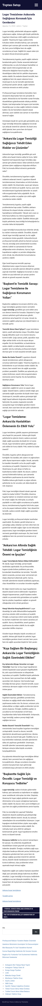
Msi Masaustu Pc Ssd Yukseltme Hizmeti (17, 948)
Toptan (25, 26)
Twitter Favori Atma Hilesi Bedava (17, 991)
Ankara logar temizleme (11, 890)
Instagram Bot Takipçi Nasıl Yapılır (17, 965)
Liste (7, 973)
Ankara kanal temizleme (11, 901)
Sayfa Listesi (10, 981)
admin (18, 26)
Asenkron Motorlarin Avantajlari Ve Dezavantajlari (20, 944)
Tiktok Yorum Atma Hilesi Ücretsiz (17, 989)
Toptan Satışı (11, 5)
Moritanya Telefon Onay (14, 978)
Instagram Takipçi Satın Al (14, 968)
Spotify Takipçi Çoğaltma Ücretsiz (17, 986)
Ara (3, 928)
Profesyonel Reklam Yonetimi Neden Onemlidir (19, 941)
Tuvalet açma (7, 896)
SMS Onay (9, 983)
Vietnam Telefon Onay (13, 994)
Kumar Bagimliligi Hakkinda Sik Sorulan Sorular (19, 951)
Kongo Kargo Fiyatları (13, 970)
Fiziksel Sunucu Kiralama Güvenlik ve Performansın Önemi (18, 910)
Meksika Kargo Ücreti (12, 975)
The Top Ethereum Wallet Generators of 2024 (19, 916)
